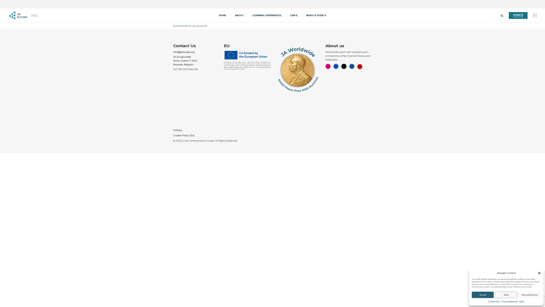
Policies (177, 130)
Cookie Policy (494, 301)
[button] (539, 273)
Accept (483, 295)
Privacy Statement (509, 301)
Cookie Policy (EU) (183, 135)
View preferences (530, 295)
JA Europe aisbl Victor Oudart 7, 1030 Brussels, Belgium (185, 61)
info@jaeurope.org (184, 52)
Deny (506, 295)
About (521, 301)
